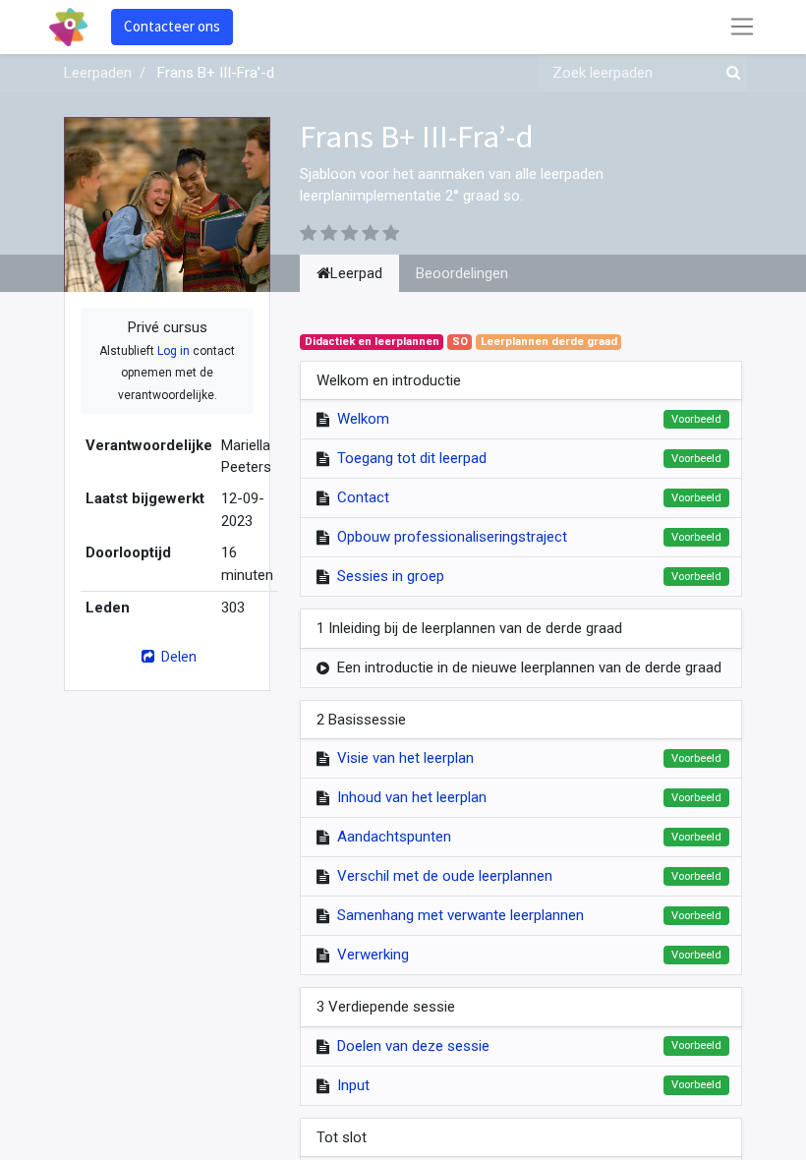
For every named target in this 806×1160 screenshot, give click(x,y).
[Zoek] (729, 73)
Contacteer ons (172, 26)
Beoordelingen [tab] (462, 273)
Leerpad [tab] (356, 273)
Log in (173, 351)
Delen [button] (177, 656)
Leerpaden (98, 73)
